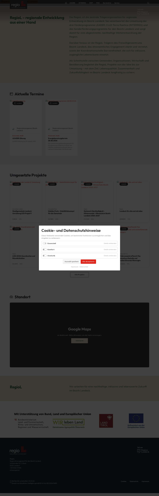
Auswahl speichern (72, 262)
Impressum (74, 267)
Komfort (51, 249)
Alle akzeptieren (88, 262)
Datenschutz (84, 267)
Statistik (51, 256)
